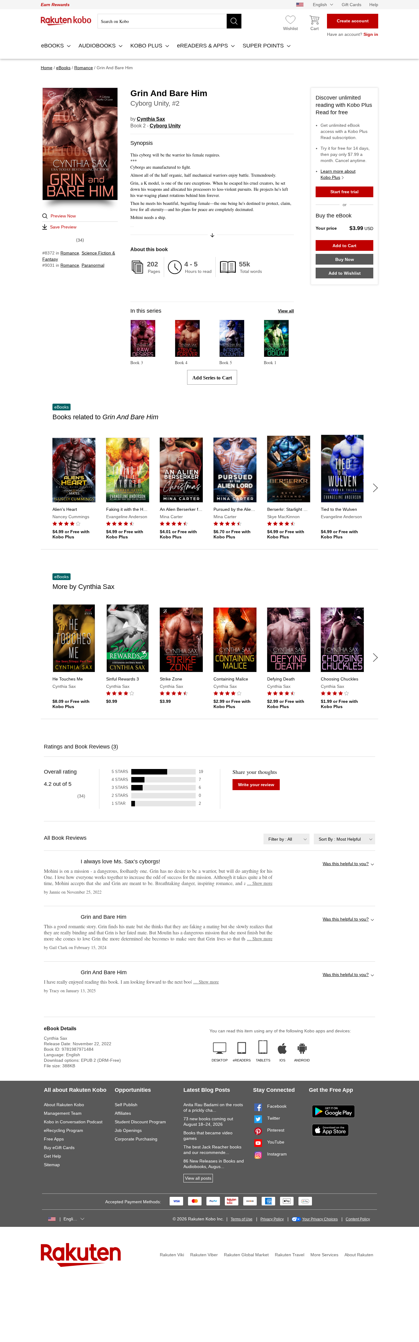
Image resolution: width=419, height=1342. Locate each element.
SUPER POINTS (264, 46)
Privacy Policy (272, 1219)
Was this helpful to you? (346, 863)
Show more (259, 883)
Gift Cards (351, 4)
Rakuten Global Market (246, 1254)
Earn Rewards (55, 4)
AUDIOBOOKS (98, 46)
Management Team (63, 1113)
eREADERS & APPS (203, 46)
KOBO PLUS (147, 46)
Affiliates (123, 1113)
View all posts (198, 1178)
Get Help (52, 1156)
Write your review (256, 784)
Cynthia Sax (151, 119)
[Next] (375, 487)
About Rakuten (358, 1254)
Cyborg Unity (165, 125)
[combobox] (286, 839)
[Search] (234, 21)
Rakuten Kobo (66, 21)
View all (286, 310)
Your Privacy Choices (320, 1219)
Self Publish (126, 1104)
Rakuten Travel (289, 1254)
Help (373, 4)
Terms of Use (241, 1219)
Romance (69, 253)
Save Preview (63, 226)
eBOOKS (53, 46)
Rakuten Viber (204, 1254)
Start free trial (344, 191)
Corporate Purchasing (136, 1139)
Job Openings (128, 1130)
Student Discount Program (140, 1121)
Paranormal (93, 265)
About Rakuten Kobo (64, 1104)
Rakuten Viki (172, 1254)
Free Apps (54, 1139)
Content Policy (358, 1219)
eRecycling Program (63, 1130)
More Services (324, 1254)
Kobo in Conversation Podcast (73, 1121)
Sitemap (52, 1164)
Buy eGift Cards (59, 1147)
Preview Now (63, 215)
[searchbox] (169, 21)
